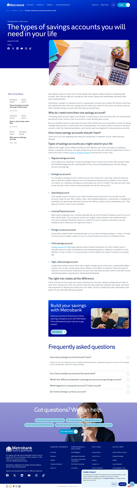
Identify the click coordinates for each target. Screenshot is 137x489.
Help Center (105, 5)
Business (40, 5)
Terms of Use (108, 478)
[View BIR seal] (16, 486)
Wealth (49, 5)
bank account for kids (62, 247)
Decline (114, 484)
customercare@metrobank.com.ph (16, 461)
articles (14, 10)
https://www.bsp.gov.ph (19, 467)
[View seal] (7, 486)
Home (8, 10)
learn (20, 10)
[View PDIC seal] (10, 486)
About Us (95, 5)
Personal (30, 5)
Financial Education (63, 5)
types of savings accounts (80, 152)
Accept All (122, 484)
